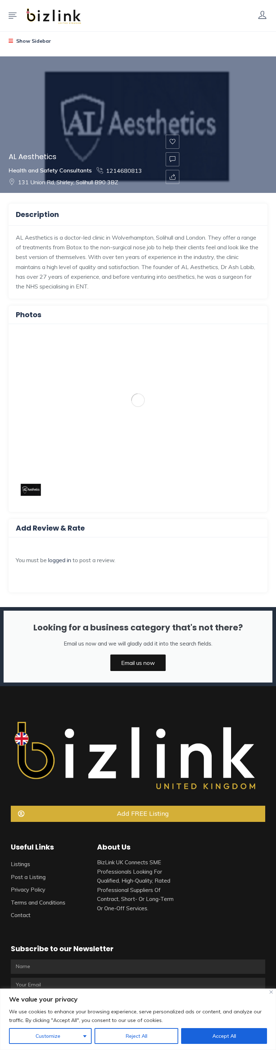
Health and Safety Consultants (50, 170)
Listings (20, 864)
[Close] (271, 992)
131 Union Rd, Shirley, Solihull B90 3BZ (68, 182)
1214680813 (124, 170)
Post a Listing (28, 877)
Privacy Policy (28, 889)
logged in (59, 560)
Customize (48, 1036)
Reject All (136, 1036)
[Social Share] (172, 177)
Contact (21, 915)
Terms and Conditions (38, 902)
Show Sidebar (33, 41)
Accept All (224, 1036)
